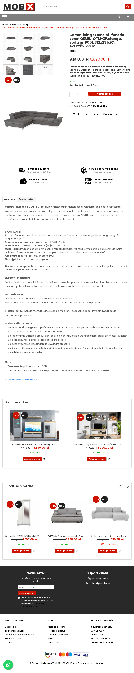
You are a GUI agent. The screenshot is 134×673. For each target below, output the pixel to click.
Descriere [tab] (9, 199)
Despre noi (11, 626)
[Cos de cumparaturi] (128, 17)
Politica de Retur (56, 630)
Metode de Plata (57, 626)
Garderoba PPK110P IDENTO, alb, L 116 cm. (24, 536)
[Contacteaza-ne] (120, 17)
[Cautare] (128, 6)
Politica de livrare (14, 638)
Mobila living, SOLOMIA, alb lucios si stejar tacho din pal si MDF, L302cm (35, 444)
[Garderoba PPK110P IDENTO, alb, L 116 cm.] (24, 513)
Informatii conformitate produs (21, 379)
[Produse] (5, 17)
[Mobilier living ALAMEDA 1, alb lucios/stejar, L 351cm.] (99, 425)
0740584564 (100, 578)
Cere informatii (114, 114)
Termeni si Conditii (14, 630)
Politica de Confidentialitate (33, 605)
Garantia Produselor (58, 634)
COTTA (73, 51)
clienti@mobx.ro (100, 583)
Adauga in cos (105, 93)
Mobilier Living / (21, 24)
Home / (7, 24)
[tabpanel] (33, 120)
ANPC (51, 638)
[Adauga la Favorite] (44, 459)
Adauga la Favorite (86, 114)
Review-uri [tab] (27, 199)
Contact (9, 642)
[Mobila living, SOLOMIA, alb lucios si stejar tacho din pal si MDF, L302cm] (34, 425)
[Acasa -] (18, 6)
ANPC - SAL (53, 642)
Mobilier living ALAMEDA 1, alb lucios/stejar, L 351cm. (99, 444)
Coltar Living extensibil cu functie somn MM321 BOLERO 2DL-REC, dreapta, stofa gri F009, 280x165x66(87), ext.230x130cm (110, 536)
